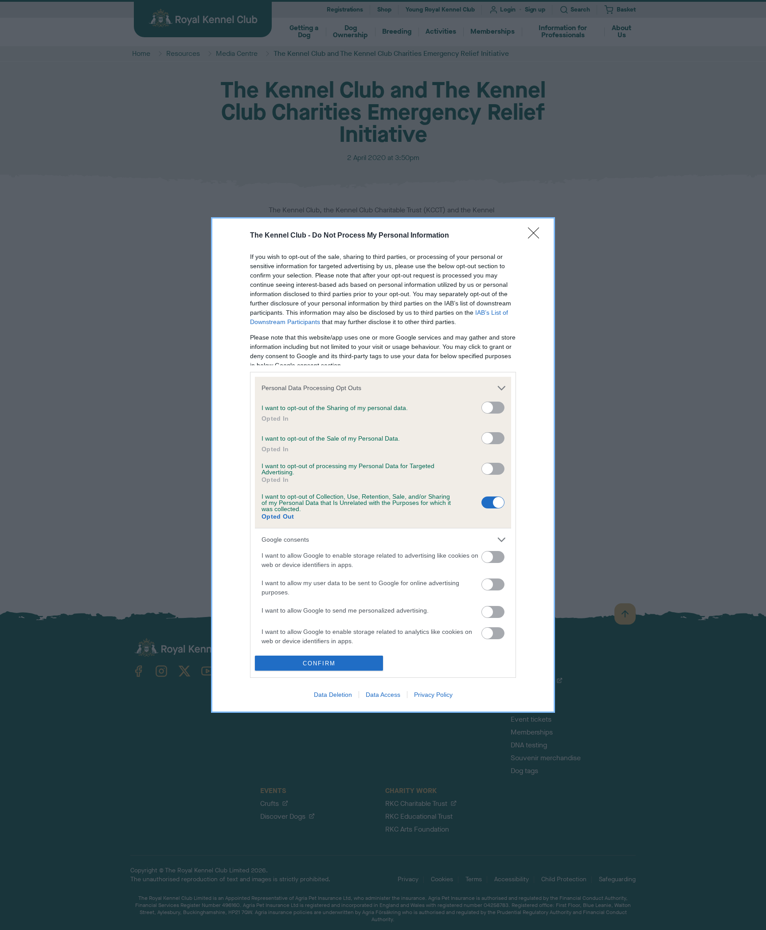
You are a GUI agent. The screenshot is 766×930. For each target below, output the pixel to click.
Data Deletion (333, 694)
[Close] (536, 235)
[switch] (492, 408)
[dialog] (383, 465)
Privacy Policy (433, 694)
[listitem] (383, 388)
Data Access (383, 694)
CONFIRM (319, 663)
